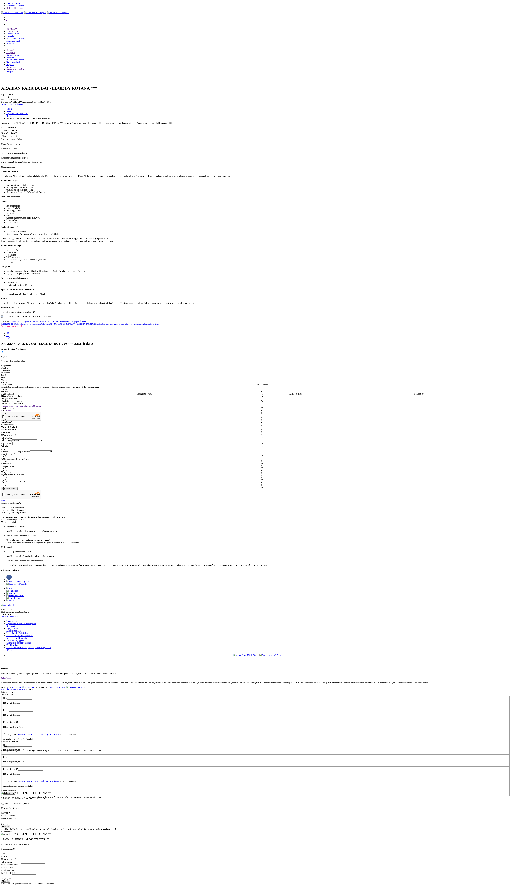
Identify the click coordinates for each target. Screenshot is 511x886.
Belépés (9, 72)
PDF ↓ (4, 500)
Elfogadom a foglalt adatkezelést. (41, 734)
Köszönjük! (6, 884)
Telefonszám (6, 862)
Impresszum (11, 621)
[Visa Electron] (13, 598)
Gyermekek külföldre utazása (18, 643)
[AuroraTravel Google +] (17, 584)
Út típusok (10, 52)
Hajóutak (10, 43)
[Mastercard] (12, 591)
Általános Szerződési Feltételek (19, 635)
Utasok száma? (7, 867)
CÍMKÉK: (5, 321)
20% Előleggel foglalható (21, 321)
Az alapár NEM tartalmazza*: (13, 510)
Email (5, 710)
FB (7, 331)
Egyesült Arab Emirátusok (17, 113)
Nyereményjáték (13, 41)
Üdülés (83, 321)
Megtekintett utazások (15, 69)
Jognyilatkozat (12, 628)
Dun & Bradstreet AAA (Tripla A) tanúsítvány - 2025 (28, 647)
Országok (10, 50)
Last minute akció (62, 321)
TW (8, 338)
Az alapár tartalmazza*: (11, 503)
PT (7, 335)
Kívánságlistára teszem (10, 144)
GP (7, 333)
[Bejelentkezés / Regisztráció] (6, 24)
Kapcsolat (10, 626)
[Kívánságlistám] (6, 19)
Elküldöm (5, 827)
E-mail (4, 856)
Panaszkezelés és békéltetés (17, 633)
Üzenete (4, 824)
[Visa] (9, 588)
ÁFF (3, 690)
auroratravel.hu (19, 690)
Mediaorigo (16, 687)
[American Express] (15, 595)
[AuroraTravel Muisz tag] (245, 655)
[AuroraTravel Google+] (58, 12)
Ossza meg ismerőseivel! (11, 326)
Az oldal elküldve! (9, 829)
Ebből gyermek (7, 870)
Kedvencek (11, 67)
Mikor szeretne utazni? (10, 865)
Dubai (9, 116)
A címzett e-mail (8, 815)
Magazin (10, 36)
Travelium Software (57, 687)
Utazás (9, 109)
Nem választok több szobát (30, 406)
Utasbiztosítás (12, 645)
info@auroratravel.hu (15, 6)
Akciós (35, 321)
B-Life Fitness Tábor (15, 38)
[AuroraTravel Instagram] (35, 12)
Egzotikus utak (12, 34)
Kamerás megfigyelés (15, 640)
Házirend (10, 650)
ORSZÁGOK (12, 29)
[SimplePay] (12, 600)
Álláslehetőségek (13, 631)
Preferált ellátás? (8, 873)
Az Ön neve (6, 813)
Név (5, 698)
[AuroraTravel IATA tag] (270, 655)
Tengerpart (74, 321)
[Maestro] (10, 593)
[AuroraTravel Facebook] (12, 12)
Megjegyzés (6, 878)
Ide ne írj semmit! (10, 722)
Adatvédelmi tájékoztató (16, 638)
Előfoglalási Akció (46, 321)
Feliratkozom (6, 678)
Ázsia (8, 111)
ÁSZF (9, 690)
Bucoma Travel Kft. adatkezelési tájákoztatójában (38, 734)
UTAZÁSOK (12, 31)
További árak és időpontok (12, 104)
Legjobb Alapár (7, 95)
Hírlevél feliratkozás (14, 8)
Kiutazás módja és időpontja (14, 349)
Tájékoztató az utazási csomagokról (21, 623)
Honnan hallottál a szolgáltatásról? (15, 451)
